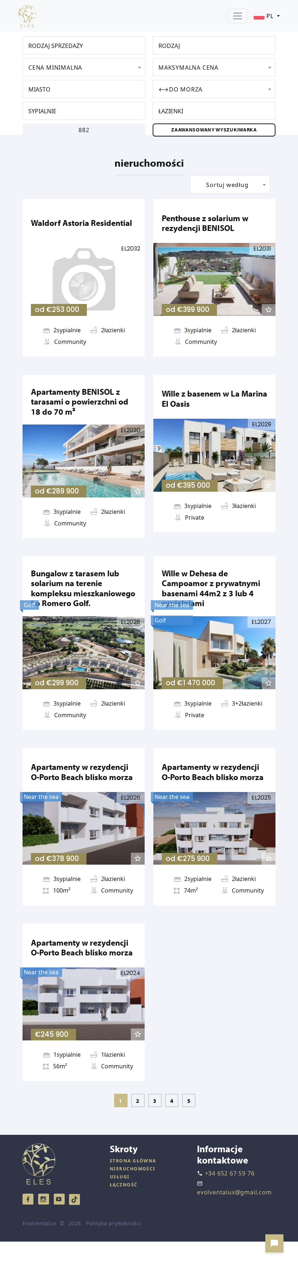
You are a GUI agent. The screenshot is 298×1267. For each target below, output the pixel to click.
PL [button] (270, 16)
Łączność (124, 1185)
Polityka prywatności (113, 1223)
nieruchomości (133, 1169)
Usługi (120, 1177)
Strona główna (133, 1161)
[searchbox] (85, 46)
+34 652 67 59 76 (230, 1173)
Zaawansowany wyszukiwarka (214, 129)
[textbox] (84, 67)
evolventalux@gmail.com (234, 1192)
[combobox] (84, 45)
